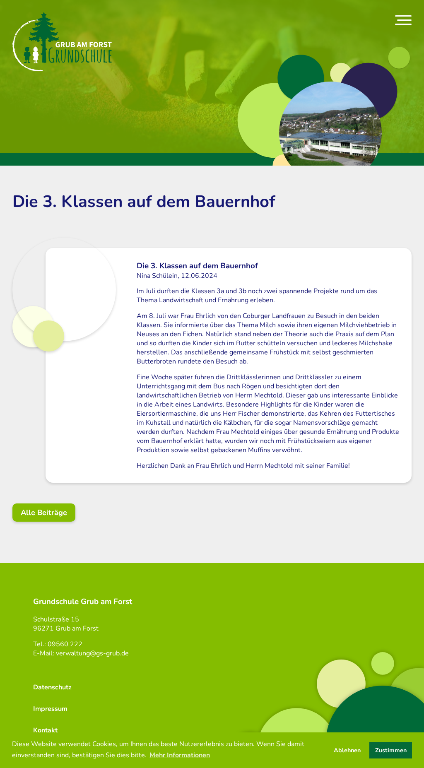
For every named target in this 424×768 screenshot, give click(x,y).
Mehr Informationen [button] (179, 755)
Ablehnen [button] (347, 750)
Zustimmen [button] (391, 750)
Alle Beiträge (44, 513)
